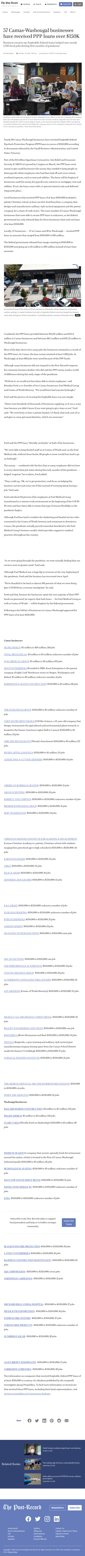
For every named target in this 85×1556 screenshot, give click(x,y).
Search (38, 4)
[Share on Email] (67, 1421)
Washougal (15, 12)
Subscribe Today (69, 1223)
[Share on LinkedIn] (44, 1421)
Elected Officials (40, 1539)
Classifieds (38, 1536)
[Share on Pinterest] (52, 1421)
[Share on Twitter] (37, 1421)
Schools (26, 12)
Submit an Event (62, 1534)
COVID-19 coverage (55, 53)
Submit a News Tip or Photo (66, 1531)
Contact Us (60, 1528)
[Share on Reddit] (59, 1421)
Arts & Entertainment (41, 12)
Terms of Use (12, 1552)
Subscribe (67, 4)
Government (13, 1528)
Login (79, 4)
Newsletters (52, 4)
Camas (5, 12)
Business (57, 12)
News (65, 53)
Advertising (60, 1536)
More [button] (72, 12)
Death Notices (39, 1534)
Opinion (37, 1528)
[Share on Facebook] (29, 1421)
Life (65, 12)
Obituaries (38, 1531)
